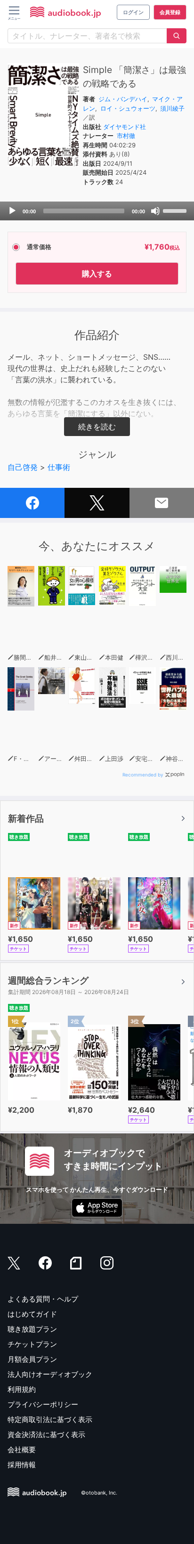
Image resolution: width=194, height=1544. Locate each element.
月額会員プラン (32, 1359)
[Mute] (155, 211)
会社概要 (22, 1449)
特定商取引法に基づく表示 (50, 1419)
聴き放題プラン (32, 1329)
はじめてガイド (32, 1314)
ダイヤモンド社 (124, 126)
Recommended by (142, 774)
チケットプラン (32, 1344)
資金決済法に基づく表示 (46, 1434)
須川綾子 (172, 108)
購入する (97, 273)
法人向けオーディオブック (50, 1374)
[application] (97, 211)
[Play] (12, 211)
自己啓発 (23, 467)
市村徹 (126, 135)
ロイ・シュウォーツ (127, 108)
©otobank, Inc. (99, 1492)
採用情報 (22, 1464)
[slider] (176, 210)
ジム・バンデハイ (122, 99)
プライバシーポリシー (43, 1404)
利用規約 (22, 1389)
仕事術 (59, 467)
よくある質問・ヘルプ (43, 1298)
